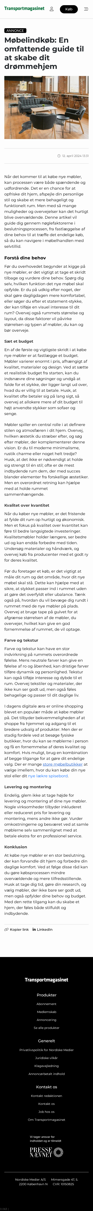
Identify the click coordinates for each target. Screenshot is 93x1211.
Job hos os (46, 1112)
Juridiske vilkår (46, 1058)
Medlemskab (46, 1012)
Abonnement (46, 1004)
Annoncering (46, 1020)
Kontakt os (46, 1104)
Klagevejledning (46, 1066)
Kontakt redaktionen (46, 1096)
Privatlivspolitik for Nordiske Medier (46, 1050)
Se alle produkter (46, 1028)
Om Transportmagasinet (46, 1120)
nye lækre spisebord (48, 776)
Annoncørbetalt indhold (47, 1074)
